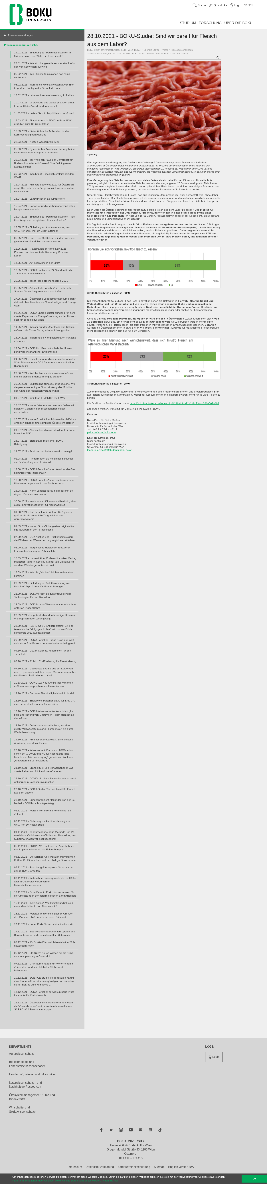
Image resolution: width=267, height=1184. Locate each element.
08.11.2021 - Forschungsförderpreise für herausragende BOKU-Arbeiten (43, 869)
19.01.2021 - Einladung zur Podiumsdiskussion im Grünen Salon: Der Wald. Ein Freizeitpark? (43, 54)
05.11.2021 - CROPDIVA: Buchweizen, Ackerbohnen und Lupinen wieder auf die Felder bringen (44, 848)
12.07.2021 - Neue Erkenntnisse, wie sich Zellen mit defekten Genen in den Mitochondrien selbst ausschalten (44, 409)
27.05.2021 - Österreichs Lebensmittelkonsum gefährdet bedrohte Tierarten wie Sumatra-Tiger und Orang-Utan (45, 302)
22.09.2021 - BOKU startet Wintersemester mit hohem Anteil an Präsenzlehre (45, 606)
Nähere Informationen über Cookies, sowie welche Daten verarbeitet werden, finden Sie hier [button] (65, 1180)
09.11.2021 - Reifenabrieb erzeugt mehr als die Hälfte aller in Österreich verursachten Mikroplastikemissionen (45, 881)
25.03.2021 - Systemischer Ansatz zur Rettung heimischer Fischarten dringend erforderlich (44, 151)
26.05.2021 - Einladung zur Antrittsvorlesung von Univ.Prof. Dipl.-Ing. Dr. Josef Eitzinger (42, 229)
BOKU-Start (93, 50)
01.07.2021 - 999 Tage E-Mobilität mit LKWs (39, 397)
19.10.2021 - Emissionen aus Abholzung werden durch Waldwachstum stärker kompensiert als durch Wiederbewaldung (44, 729)
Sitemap (159, 1166)
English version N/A (181, 1166)
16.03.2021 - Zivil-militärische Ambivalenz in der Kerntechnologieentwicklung (41, 133)
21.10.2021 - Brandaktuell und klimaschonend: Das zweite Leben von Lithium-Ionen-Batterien (43, 769)
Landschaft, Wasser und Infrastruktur (32, 1074)
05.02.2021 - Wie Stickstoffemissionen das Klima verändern (42, 75)
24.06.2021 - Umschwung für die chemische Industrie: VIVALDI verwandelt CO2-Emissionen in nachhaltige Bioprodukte (45, 362)
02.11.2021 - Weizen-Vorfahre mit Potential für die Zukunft (43, 812)
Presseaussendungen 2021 (21, 44)
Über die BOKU (151, 50)
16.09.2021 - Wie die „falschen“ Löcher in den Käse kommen (43, 574)
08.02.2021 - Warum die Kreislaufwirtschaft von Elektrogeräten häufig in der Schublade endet (44, 86)
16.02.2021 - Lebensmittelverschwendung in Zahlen (44, 95)
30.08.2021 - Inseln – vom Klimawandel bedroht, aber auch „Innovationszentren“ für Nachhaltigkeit (45, 503)
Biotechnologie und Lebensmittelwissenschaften (27, 1064)
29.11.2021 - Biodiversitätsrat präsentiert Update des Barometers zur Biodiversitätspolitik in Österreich (44, 933)
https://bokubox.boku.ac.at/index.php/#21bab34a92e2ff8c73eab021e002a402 (174, 403)
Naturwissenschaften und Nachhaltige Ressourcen (25, 1084)
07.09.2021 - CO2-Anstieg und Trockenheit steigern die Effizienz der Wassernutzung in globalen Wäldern (44, 538)
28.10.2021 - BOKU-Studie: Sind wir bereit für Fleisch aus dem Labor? (44, 791)
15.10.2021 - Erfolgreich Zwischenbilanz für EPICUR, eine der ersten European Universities (44, 702)
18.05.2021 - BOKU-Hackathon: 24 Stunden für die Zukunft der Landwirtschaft (43, 272)
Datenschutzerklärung (100, 1166)
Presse (164, 50)
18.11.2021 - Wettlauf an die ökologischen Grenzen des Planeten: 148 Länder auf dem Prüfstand (43, 915)
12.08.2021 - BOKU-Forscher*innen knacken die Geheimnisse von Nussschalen (44, 471)
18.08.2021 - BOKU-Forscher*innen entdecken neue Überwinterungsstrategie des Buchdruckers (44, 482)
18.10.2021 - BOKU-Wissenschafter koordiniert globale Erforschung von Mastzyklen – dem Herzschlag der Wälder (44, 715)
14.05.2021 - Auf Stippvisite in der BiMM (37, 262)
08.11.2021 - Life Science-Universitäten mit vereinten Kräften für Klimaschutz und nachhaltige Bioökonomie (45, 858)
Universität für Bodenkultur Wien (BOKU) (121, 50)
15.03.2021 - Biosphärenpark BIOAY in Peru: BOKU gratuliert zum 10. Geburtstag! (43, 122)
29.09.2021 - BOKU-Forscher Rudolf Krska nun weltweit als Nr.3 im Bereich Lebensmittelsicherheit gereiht (45, 641)
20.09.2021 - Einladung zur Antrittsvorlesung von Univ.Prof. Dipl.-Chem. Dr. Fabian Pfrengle (42, 585)
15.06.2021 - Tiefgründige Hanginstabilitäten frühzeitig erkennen (45, 339)
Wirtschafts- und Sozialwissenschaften (23, 1109)
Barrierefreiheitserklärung (134, 1166)
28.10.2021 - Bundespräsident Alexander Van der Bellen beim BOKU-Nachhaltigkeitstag (45, 801)
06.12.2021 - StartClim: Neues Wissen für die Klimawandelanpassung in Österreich (44, 954)
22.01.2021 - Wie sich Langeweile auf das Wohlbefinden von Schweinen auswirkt (44, 65)
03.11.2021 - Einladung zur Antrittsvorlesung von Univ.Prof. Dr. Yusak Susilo (42, 823)
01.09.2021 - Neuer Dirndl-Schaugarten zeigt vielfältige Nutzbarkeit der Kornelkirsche (44, 528)
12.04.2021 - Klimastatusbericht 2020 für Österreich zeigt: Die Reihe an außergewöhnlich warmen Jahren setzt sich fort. (44, 188)
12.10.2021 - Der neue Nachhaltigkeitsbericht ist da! (44, 693)
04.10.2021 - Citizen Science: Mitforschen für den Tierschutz (42, 652)
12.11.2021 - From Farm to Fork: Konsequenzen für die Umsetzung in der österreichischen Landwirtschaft (45, 894)
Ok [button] (254, 1178)
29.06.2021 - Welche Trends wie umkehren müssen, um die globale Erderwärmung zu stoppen (44, 375)
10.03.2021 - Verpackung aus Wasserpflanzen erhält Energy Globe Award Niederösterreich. (44, 104)
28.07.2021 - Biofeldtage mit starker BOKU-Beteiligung (39, 442)
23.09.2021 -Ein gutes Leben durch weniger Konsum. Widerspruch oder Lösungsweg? (45, 617)
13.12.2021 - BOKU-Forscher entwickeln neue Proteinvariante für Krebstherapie (44, 993)
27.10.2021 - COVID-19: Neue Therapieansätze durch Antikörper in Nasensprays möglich (45, 780)
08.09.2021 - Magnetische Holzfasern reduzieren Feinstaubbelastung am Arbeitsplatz (42, 549)
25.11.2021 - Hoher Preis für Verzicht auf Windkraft (43, 924)
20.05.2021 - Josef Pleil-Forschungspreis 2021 (41, 280)
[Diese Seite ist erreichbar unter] (218, 57)
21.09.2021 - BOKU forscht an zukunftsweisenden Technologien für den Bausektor (43, 595)
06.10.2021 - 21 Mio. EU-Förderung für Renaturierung (45, 661)
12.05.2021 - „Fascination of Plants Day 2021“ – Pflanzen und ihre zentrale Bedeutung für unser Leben (41, 252)
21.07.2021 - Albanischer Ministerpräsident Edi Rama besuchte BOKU (44, 432)
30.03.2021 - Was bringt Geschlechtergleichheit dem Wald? (44, 175)
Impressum (75, 1166)
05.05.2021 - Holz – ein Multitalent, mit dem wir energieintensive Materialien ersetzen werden (44, 240)
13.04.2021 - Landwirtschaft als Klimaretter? (39, 198)
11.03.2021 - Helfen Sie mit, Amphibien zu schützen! (44, 113)
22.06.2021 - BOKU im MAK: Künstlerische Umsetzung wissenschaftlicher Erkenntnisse (43, 350)
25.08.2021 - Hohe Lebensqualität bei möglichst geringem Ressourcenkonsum (44, 492)
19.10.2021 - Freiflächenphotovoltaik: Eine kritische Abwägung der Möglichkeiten (43, 741)
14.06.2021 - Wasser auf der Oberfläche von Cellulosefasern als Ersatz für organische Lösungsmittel (44, 328)
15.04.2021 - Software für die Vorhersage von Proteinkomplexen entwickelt (45, 207)
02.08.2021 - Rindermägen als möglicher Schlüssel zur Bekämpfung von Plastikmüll (43, 460)
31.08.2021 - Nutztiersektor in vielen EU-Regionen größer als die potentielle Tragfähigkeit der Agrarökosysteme (43, 515)
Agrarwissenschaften (22, 1053)
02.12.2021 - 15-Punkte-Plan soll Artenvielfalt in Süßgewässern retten (44, 944)
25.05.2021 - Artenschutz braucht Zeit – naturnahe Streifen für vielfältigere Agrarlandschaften (43, 290)
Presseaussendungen (20, 35)
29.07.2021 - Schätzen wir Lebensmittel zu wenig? (43, 451)
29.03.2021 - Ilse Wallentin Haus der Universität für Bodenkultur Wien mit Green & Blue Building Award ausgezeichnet (43, 163)
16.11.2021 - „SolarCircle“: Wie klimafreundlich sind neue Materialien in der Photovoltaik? (43, 904)
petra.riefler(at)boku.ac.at (101, 432)
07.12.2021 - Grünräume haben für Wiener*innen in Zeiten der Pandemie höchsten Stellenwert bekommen (44, 967)
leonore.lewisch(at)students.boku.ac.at (109, 449)
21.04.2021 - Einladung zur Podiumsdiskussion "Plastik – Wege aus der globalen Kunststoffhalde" (45, 218)
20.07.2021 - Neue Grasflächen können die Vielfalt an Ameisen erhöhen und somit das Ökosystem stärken (45, 421)
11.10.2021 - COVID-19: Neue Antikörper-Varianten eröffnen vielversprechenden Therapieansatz (43, 684)
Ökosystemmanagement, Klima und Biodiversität (32, 1097)
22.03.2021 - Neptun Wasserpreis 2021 (36, 141)
